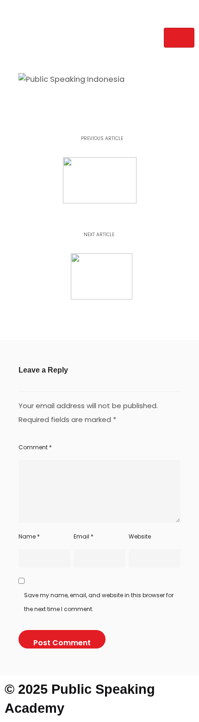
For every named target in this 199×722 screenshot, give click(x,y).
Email (83, 536)
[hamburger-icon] (179, 38)
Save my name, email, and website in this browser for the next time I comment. (99, 602)
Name (29, 536)
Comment (35, 447)
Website (140, 536)
